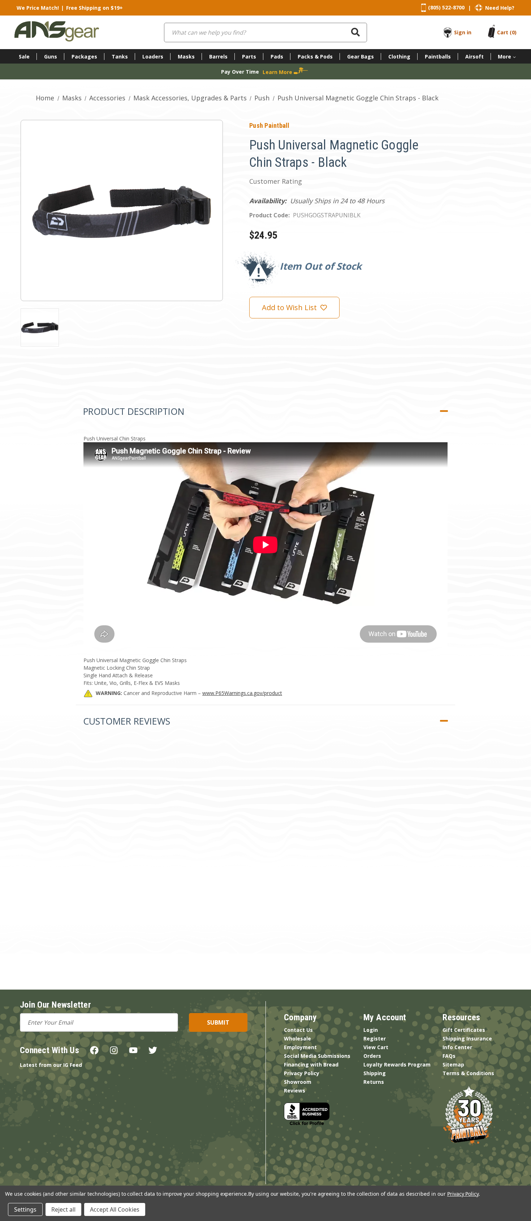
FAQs (449, 1055)
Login (370, 1029)
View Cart (375, 1047)
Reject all (63, 1209)
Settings (25, 1209)
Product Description (133, 411)
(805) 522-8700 (446, 7)
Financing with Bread (311, 1064)
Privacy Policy (301, 1073)
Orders (372, 1055)
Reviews (294, 1090)
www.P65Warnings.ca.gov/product (242, 693)
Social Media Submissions (317, 1055)
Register (374, 1038)
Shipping (374, 1073)
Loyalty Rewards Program (397, 1064)
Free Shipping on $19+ (94, 7)
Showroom (297, 1081)
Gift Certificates (463, 1029)
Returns (373, 1081)
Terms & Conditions (468, 1073)
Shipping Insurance (467, 1038)
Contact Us (298, 1029)
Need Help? (499, 7)
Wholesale (297, 1038)
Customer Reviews (126, 721)
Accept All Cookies (114, 1209)
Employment (300, 1047)
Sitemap (453, 1064)
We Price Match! (38, 7)
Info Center (457, 1047)
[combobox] (265, 32)
